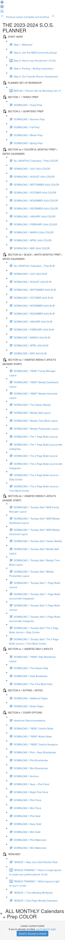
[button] (2, 3)
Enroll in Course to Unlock (32, 933)
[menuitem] (2, 7)
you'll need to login (46, 929)
